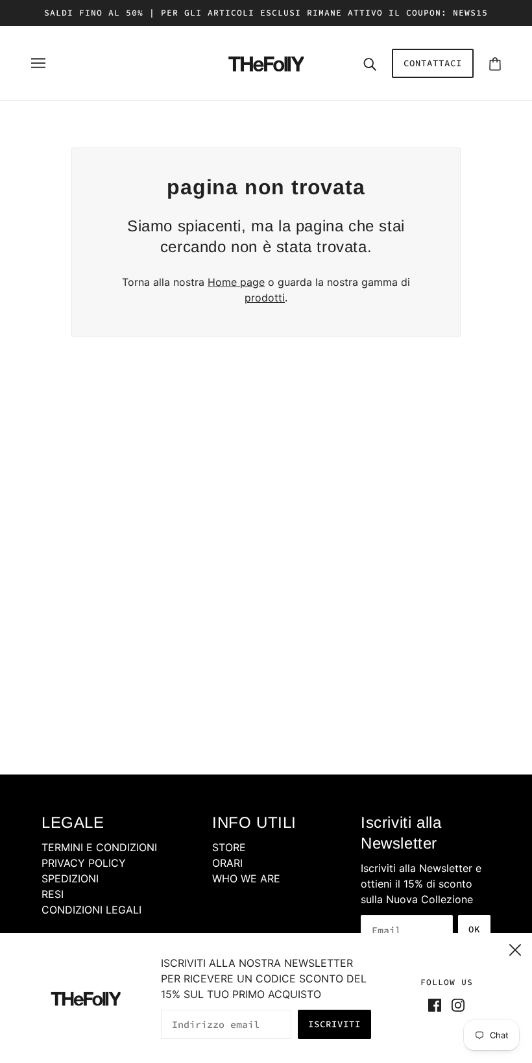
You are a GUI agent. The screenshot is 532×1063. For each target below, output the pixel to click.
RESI (53, 894)
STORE (229, 847)
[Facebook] (437, 1004)
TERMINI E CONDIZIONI (99, 847)
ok (474, 929)
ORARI (227, 862)
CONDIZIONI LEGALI (91, 909)
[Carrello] (495, 63)
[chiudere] (515, 948)
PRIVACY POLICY (84, 862)
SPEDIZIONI (70, 878)
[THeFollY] (266, 61)
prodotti (265, 297)
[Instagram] (455, 1004)
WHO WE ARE (246, 878)
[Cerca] (370, 63)
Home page (236, 281)
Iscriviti (334, 1024)
